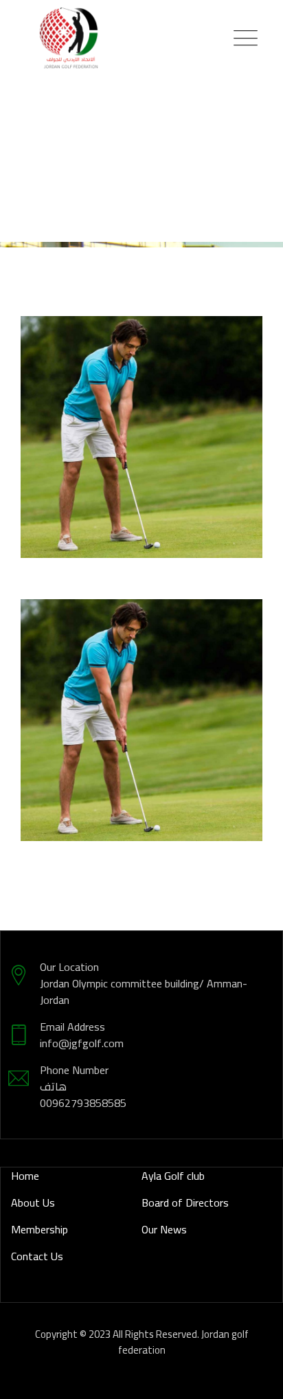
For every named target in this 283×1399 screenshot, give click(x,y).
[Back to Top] (253, 1376)
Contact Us (37, 1256)
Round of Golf (142, 729)
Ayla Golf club (173, 1175)
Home (25, 1175)
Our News (164, 1229)
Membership (39, 1229)
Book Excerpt (155, 424)
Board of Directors (185, 1202)
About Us (33, 1202)
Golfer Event (142, 446)
